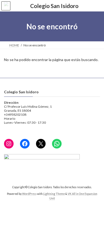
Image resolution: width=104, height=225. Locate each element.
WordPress (29, 193)
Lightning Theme (54, 193)
